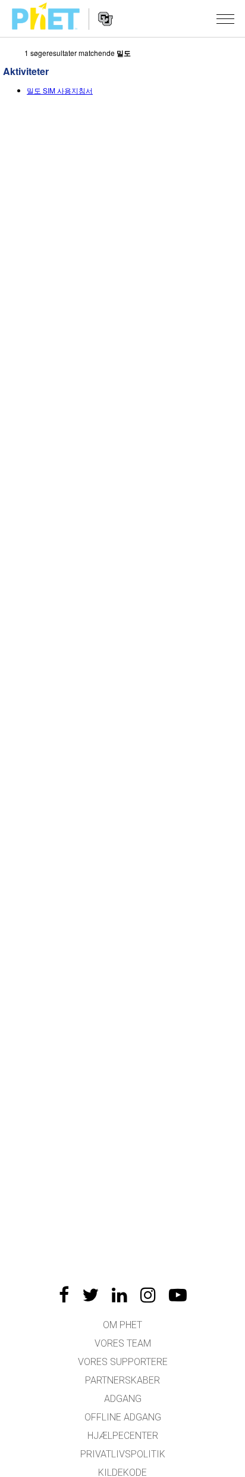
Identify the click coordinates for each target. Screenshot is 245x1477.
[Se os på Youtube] (177, 1295)
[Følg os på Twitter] (90, 1295)
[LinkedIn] (119, 1295)
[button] (225, 18)
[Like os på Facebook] (64, 1295)
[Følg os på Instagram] (148, 1295)
